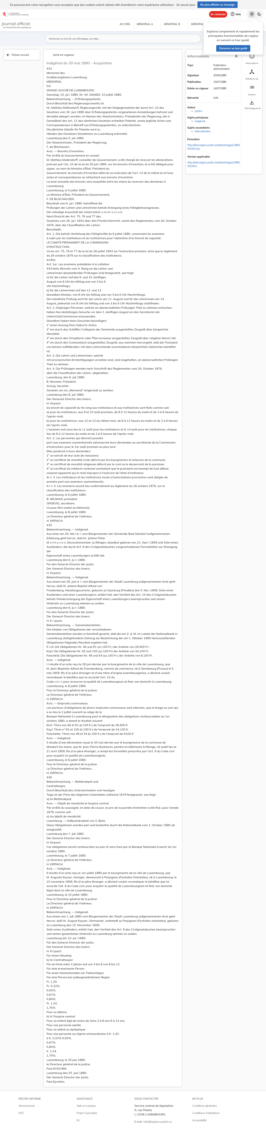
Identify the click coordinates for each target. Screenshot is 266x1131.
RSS (21, 1113)
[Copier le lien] (204, 139)
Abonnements (27, 1105)
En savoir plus (186, 5)
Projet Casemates (87, 1113)
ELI (78, 1120)
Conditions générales (204, 1105)
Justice (198, 111)
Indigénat (200, 121)
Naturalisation (203, 131)
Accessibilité (199, 1120)
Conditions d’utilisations (206, 1113)
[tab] (252, 59)
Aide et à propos (86, 1105)
